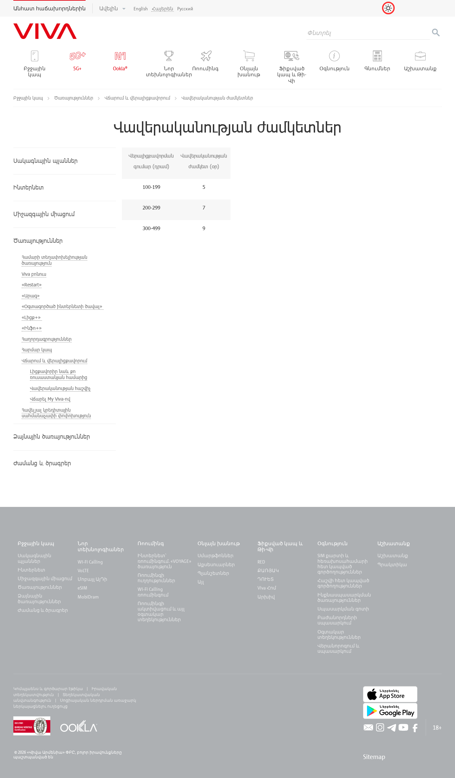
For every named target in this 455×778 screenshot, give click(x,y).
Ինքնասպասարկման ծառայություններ (344, 597)
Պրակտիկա (392, 564)
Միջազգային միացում (45, 578)
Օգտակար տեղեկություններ (339, 634)
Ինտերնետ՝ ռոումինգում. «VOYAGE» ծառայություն (164, 561)
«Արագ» (31, 295)
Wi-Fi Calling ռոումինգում (153, 591)
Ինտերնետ (31, 570)
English (141, 8)
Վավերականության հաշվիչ (60, 388)
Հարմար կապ (37, 349)
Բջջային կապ (28, 98)
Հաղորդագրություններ (47, 339)
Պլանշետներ (213, 573)
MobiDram (88, 596)
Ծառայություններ (74, 98)
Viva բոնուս (34, 274)
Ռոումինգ (151, 543)
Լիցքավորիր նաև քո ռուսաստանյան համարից (58, 374)
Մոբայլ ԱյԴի (92, 579)
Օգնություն (332, 543)
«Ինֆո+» (32, 328)
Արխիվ (266, 596)
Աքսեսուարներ (216, 564)
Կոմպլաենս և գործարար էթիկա (48, 688)
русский (185, 8)
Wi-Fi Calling (90, 562)
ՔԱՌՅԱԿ (268, 570)
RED (261, 562)
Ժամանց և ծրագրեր (43, 610)
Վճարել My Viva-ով (50, 399)
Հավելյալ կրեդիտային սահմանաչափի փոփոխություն (56, 413)
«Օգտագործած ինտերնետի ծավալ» (63, 306)
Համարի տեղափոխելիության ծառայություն (54, 260)
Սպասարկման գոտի (343, 608)
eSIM (82, 587)
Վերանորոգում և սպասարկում (338, 648)
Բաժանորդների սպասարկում (337, 619)
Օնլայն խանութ (219, 543)
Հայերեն (162, 8)
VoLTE (83, 570)
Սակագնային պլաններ (34, 558)
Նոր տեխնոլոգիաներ (101, 546)
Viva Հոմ (266, 587)
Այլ (201, 581)
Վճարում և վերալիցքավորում (138, 98)
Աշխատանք (393, 543)
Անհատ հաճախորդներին (49, 8)
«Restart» (32, 284)
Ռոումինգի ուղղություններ (156, 577)
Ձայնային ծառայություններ (39, 598)
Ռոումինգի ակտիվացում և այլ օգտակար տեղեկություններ (161, 611)
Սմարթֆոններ (215, 555)
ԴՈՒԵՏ (265, 579)
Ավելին (109, 8)
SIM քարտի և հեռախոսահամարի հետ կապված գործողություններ (342, 564)
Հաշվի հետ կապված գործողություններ (343, 583)
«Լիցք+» (32, 317)
